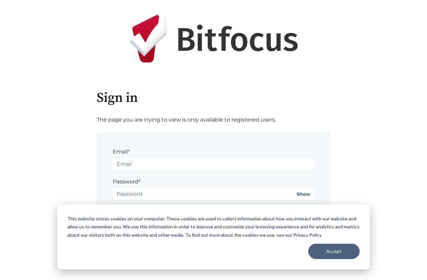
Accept (334, 251)
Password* (126, 181)
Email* (121, 151)
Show (303, 194)
